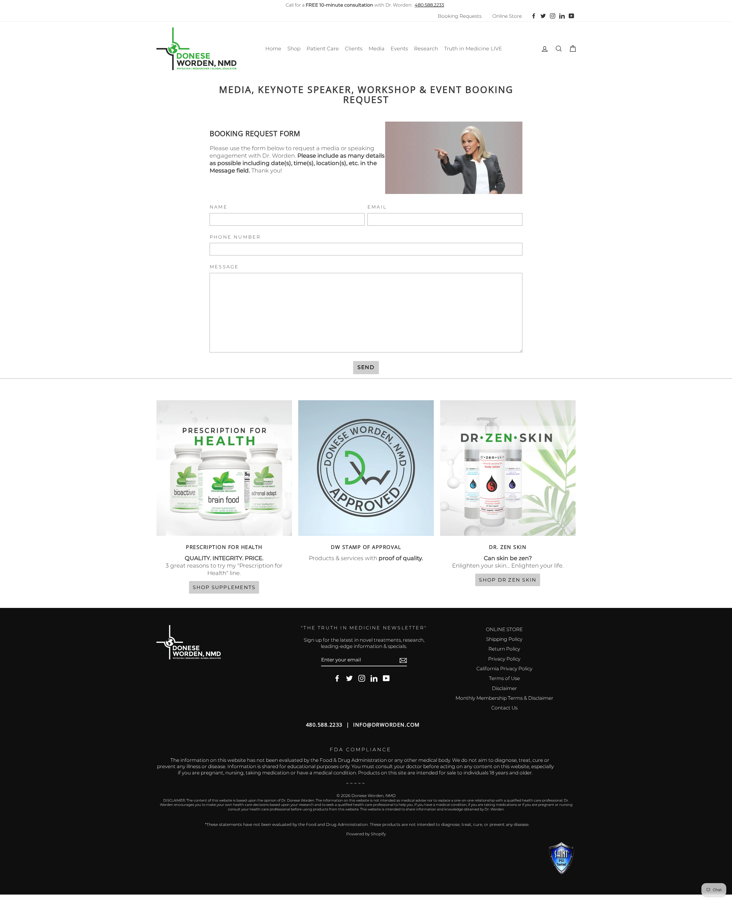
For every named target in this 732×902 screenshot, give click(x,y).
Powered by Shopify (366, 833)
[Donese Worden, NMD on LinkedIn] (374, 678)
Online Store (507, 16)
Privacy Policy (504, 659)
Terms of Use (504, 678)
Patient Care (323, 48)
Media (377, 48)
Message (224, 266)
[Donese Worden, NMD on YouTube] (386, 678)
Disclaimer (504, 688)
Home (273, 48)
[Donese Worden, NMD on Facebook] (337, 678)
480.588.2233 (429, 5)
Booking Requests (460, 16)
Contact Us (504, 708)
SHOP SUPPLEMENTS (224, 587)
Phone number (235, 237)
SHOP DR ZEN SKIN (507, 580)
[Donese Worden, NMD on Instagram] (361, 678)
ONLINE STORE (504, 629)
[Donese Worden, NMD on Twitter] (349, 678)
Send (366, 367)
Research (426, 48)
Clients (354, 48)
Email (377, 207)
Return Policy (504, 649)
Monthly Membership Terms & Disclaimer (504, 698)
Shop (294, 48)
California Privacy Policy (504, 668)
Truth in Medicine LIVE (473, 48)
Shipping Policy (504, 639)
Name (219, 207)
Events (399, 48)
